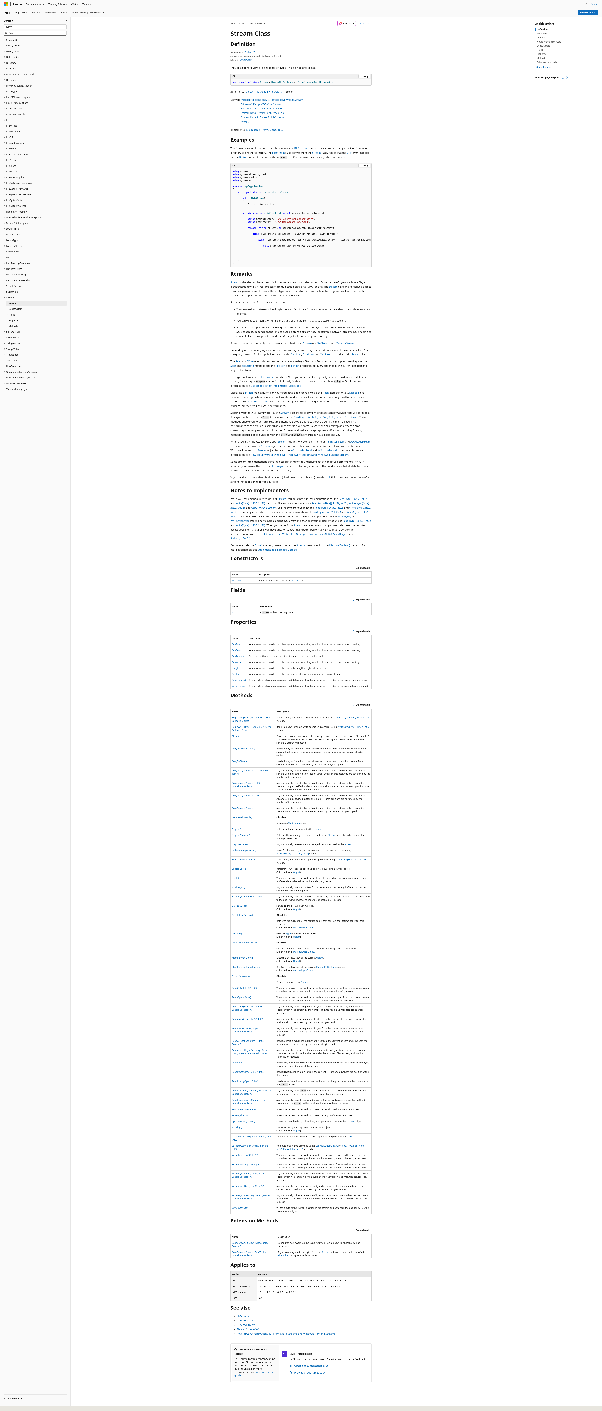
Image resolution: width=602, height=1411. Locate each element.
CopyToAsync (330, 417)
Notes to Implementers (549, 41)
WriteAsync (314, 417)
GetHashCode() (239, 905)
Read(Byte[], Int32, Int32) (353, 499)
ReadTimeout (239, 679)
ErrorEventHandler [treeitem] (16, 114)
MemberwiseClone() (242, 957)
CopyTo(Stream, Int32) (243, 748)
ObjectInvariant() (241, 976)
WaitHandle (294, 823)
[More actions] (369, 23)
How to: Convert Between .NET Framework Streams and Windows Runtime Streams (300, 455)
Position (280, 365)
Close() (258, 545)
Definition (542, 29)
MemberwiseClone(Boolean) (246, 966)
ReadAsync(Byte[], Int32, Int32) (329, 503)
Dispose (354, 392)
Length (295, 365)
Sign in (594, 4)
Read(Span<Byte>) (241, 997)
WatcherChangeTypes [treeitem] (17, 389)
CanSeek (325, 354)
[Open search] (586, 4)
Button (243, 157)
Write (250, 361)
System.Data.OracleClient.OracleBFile (263, 108)
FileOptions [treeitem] (12, 160)
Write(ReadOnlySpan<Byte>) (246, 1164)
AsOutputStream (360, 441)
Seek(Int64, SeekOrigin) (333, 534)
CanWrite (308, 354)
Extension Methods (547, 62)
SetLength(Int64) (240, 538)
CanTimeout (238, 656)
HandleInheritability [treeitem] (16, 211)
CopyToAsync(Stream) (264, 507)
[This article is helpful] (563, 77)
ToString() (237, 1127)
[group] (301, 217)
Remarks (541, 37)
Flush (325, 392)
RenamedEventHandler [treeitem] (18, 280)
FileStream (300, 148)
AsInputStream (336, 441)
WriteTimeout (239, 685)
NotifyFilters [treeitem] (12, 251)
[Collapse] (66, 20)
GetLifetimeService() (242, 915)
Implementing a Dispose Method (277, 549)
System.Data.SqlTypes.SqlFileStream (262, 117)
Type (288, 933)
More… (245, 121)
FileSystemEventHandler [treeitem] (19, 194)
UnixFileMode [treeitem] (13, 366)
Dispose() (236, 829)
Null (328, 477)
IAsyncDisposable (272, 130)
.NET (243, 23)
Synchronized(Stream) (243, 1121)
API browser (256, 23)
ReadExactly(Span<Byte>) (245, 1081)
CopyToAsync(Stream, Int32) (246, 795)
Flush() (294, 534)
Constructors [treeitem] (15, 308)
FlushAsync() (238, 887)
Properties (542, 53)
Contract (304, 982)
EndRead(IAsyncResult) (244, 850)
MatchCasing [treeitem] (13, 234)
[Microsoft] (6, 4)
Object (249, 91)
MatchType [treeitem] (12, 240)
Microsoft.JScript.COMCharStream (261, 104)
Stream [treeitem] (13, 303)
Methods (541, 58)
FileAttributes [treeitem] (13, 131)
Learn (234, 23)
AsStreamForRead (301, 450)
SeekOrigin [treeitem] (12, 291)
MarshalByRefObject (269, 91)
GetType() (237, 933)
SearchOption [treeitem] (13, 285)
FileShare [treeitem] (11, 165)
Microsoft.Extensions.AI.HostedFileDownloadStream (272, 99)
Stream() (236, 580)
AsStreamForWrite (328, 450)
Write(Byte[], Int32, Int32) (250, 503)
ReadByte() (344, 516)
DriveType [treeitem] (11, 91)
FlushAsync (351, 417)
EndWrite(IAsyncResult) (244, 859)
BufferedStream (257, 401)
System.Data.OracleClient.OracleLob (262, 113)
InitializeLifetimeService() (245, 942)
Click (349, 152)
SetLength (248, 365)
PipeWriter (283, 1255)
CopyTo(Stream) (240, 761)
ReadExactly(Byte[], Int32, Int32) (248, 1071)
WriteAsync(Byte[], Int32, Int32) (354, 726)
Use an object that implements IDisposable (276, 386)
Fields (540, 49)
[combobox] (35, 26)
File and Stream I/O (247, 1329)
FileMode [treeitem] (11, 148)
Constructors (543, 45)
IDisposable (253, 130)
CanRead (296, 354)
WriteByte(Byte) (239, 521)
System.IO (250, 52)
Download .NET (588, 12)
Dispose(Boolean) (339, 545)
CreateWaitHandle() (242, 817)
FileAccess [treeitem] (11, 125)
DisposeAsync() (240, 844)
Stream (316, 152)
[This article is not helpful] (566, 77)
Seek (233, 365)
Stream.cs (245, 59)
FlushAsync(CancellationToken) (248, 896)
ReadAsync (300, 417)
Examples (542, 33)
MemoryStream (345, 343)
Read (238, 361)
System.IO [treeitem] (11, 39)
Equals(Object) (239, 868)
